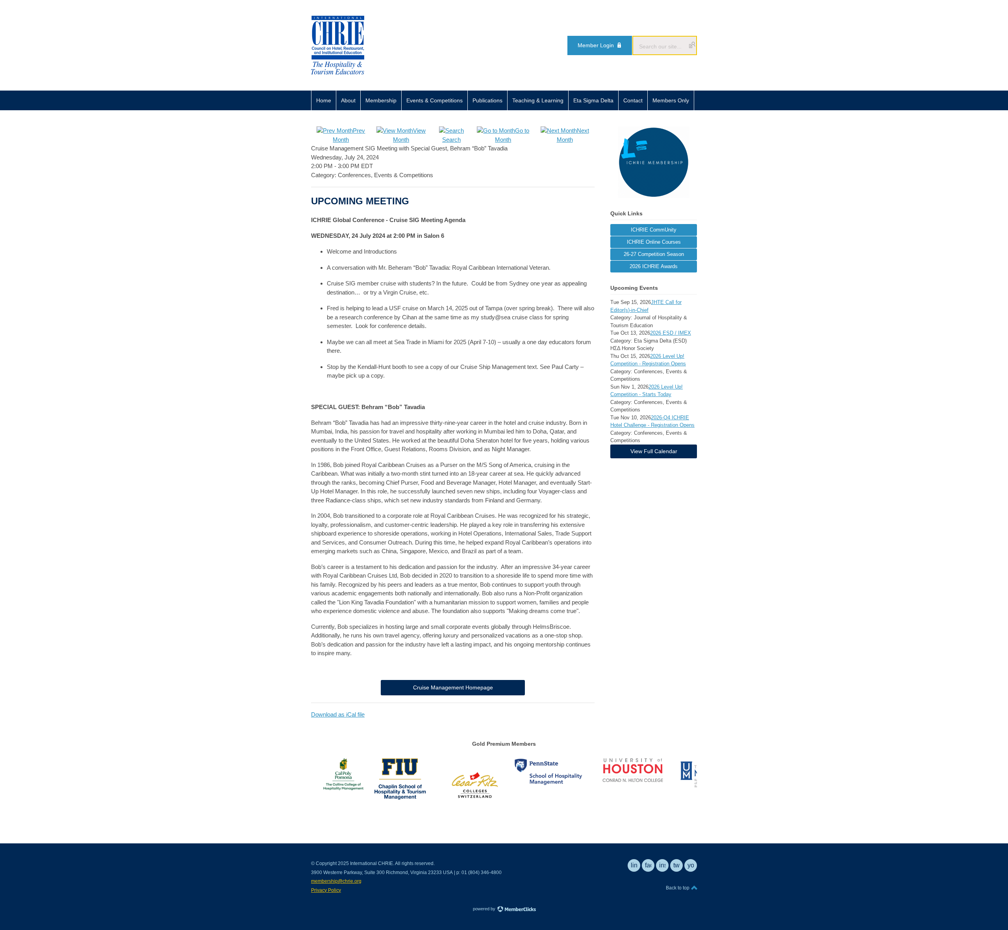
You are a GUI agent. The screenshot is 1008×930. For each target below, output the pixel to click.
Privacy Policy (326, 890)
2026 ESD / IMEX (670, 333)
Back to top (678, 888)
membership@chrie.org (336, 881)
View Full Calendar (653, 451)
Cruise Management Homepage (453, 687)
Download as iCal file (338, 714)
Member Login (596, 45)
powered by (485, 908)
